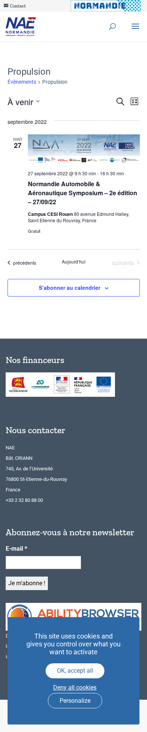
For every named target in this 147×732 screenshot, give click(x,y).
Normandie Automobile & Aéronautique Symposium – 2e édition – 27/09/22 (82, 192)
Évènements (22, 82)
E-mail (16, 548)
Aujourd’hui (74, 262)
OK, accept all (75, 670)
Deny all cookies (74, 687)
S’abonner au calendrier (69, 287)
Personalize (75, 700)
